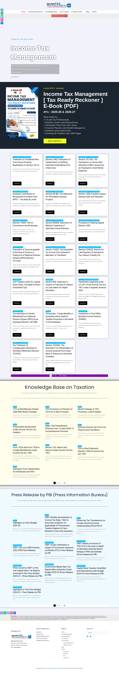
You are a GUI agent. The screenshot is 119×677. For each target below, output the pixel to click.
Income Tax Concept (17, 247)
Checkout (65, 653)
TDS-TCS (25, 220)
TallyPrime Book (67, 645)
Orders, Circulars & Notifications (90, 279)
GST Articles (64, 12)
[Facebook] (87, 636)
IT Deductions (49, 191)
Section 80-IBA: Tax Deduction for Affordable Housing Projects (59, 197)
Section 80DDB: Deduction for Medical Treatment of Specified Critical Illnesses (59, 226)
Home (23, 12)
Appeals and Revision (83, 220)
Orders (94, 12)
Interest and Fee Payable (84, 247)
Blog (87, 12)
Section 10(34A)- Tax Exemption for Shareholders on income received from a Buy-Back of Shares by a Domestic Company (59, 351)
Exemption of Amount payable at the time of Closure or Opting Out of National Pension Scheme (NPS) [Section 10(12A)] (26, 255)
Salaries (15, 191)
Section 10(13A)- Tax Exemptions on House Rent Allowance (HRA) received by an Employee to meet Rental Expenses (91, 165)
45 (60, 376)
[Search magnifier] (66, 15)
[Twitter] (90, 636)
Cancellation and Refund (42, 640)
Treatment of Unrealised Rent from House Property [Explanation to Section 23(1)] (26, 162)
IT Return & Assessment (84, 191)
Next (64, 376)
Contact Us (39, 632)
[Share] (2, 23)
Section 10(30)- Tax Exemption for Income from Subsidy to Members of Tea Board (59, 252)
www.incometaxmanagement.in (52, 668)
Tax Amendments (17, 279)
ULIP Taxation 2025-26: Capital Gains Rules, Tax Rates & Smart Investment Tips (26, 285)
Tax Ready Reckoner (35, 12)
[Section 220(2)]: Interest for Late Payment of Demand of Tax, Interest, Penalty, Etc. (91, 252)
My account (66, 651)
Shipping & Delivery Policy (42, 636)
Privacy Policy (39, 634)
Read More (17, 183)
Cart (64, 655)
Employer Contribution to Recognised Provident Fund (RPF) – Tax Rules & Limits (25, 197)
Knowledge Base (51, 12)
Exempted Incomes (50, 247)
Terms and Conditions (41, 638)
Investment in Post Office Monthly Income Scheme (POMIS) (89, 316)
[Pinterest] (2, 19)
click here (21, 619)
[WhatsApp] (2, 13)
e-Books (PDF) (76, 12)
